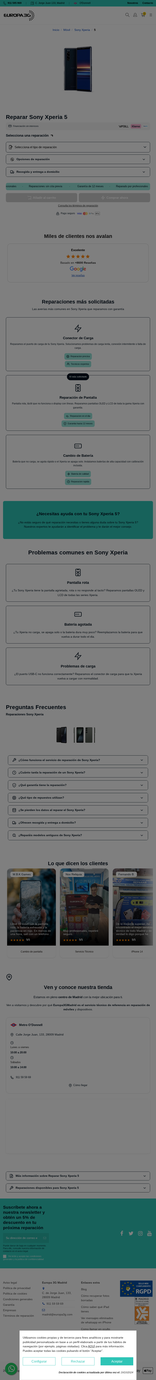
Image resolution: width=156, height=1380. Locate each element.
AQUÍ (91, 1346)
